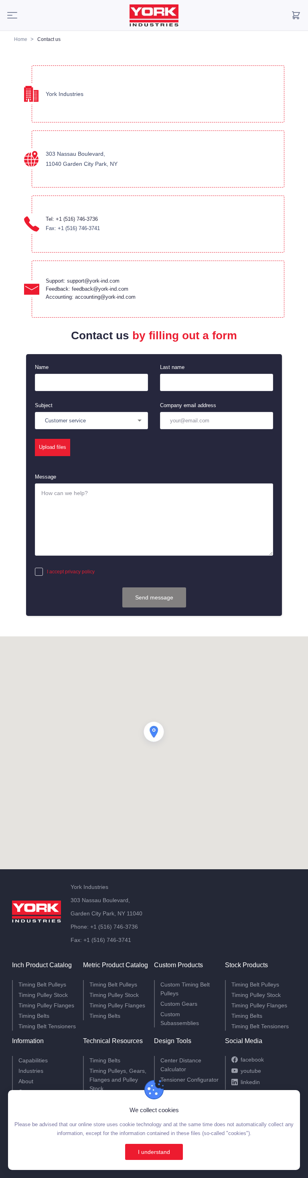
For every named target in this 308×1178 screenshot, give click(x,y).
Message (45, 477)
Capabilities (33, 1060)
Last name (172, 367)
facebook (252, 1059)
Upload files (52, 447)
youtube (251, 1071)
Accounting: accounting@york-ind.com (91, 297)
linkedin (250, 1082)
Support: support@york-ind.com (83, 281)
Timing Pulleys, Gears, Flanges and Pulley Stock (117, 1080)
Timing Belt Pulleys (42, 984)
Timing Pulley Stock (43, 995)
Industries (30, 1071)
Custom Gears (178, 1004)
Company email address (188, 405)
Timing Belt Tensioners (47, 1026)
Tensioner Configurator (189, 1079)
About (25, 1081)
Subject (44, 405)
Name (42, 367)
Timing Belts (33, 1016)
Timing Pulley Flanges (46, 1005)
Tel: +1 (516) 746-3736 (72, 219)
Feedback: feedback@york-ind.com (87, 289)
